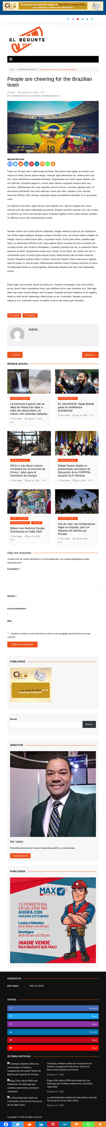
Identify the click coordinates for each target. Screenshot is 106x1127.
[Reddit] (20, 163)
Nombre (11, 596)
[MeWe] (37, 163)
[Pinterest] (31, 163)
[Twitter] (15, 163)
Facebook (64, 20)
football (15, 315)
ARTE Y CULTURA (19, 518)
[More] (53, 163)
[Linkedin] (26, 163)
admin (12, 92)
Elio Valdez (17, 419)
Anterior (16, 355)
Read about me (20, 856)
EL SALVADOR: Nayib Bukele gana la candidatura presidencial (76, 407)
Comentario (13, 569)
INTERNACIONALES (51, 96)
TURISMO (37, 523)
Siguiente (89, 355)
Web (9, 621)
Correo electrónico (17, 608)
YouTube (78, 19)
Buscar (13, 719)
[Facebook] (10, 163)
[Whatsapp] (47, 163)
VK (82, 19)
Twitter (68, 19)
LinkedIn (87, 19)
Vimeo (92, 19)
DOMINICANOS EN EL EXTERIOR (25, 96)
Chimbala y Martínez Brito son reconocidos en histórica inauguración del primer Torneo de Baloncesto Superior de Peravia (69, 1066)
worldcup (31, 315)
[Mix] (42, 163)
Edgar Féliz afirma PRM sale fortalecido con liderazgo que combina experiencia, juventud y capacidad (70, 1083)
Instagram (73, 19)
